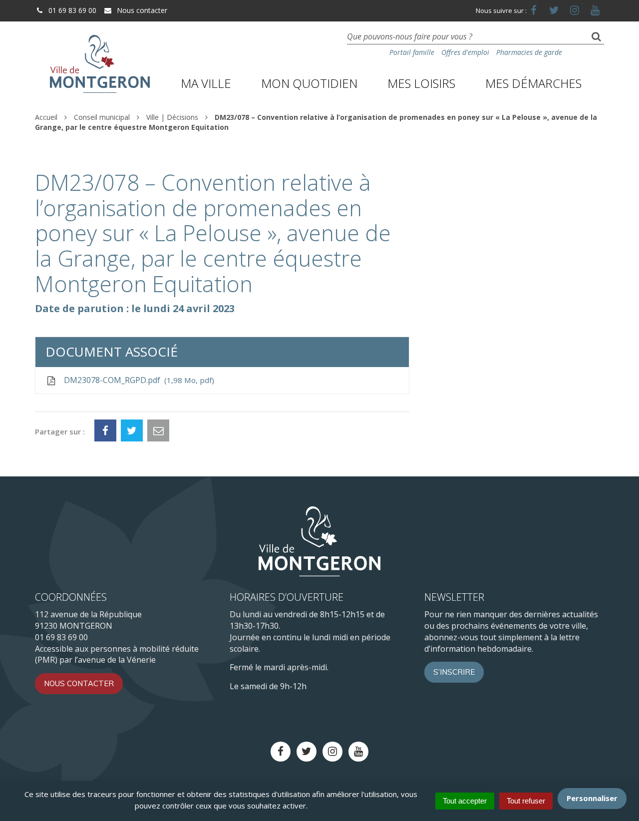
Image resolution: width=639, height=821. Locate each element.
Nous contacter (141, 10)
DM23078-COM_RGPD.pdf (137, 380)
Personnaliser (592, 798)
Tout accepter (465, 801)
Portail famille (411, 52)
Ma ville (206, 83)
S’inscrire (454, 672)
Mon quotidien (309, 83)
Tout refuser (526, 801)
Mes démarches (533, 83)
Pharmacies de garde (529, 52)
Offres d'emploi (465, 52)
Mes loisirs (421, 83)
